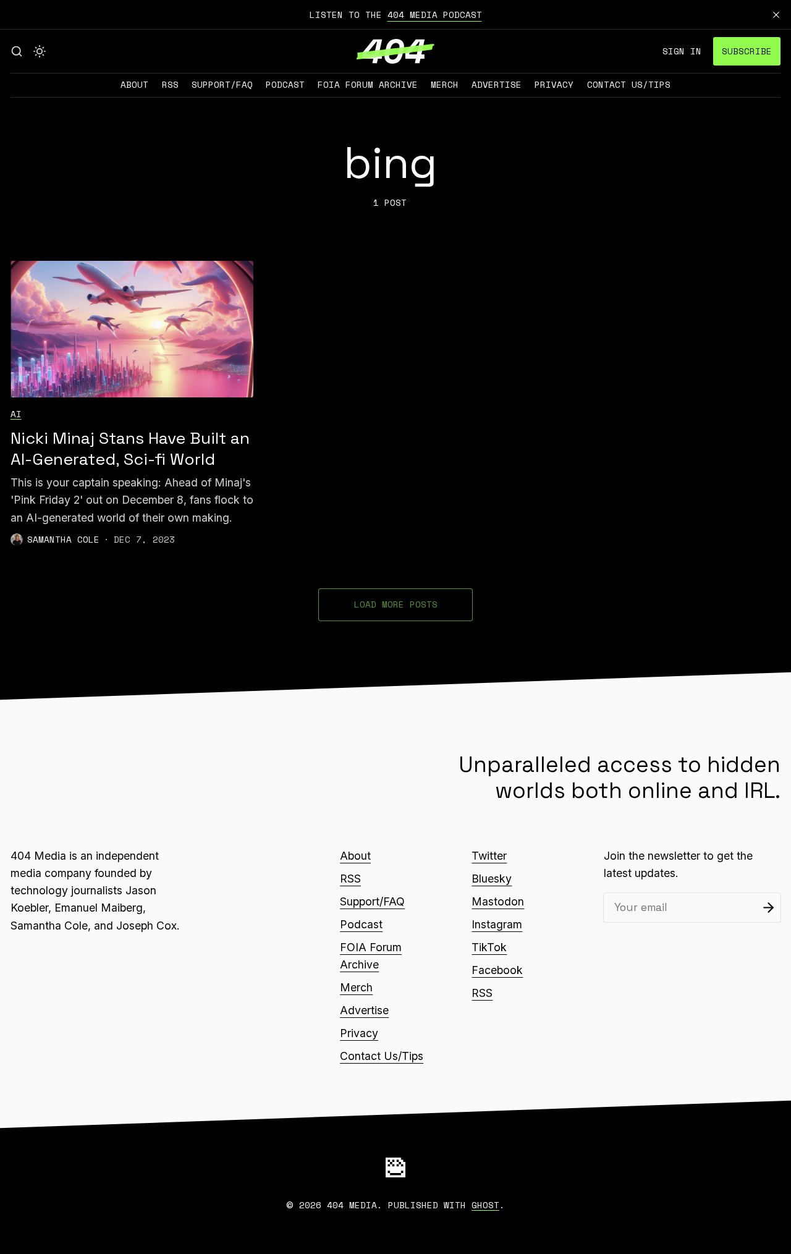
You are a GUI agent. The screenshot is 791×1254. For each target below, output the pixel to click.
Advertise (497, 84)
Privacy (554, 84)
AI (16, 413)
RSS (170, 84)
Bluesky (492, 878)
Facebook (497, 970)
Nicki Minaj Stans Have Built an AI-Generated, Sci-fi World (130, 449)
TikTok (489, 947)
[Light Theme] (39, 51)
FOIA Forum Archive (368, 84)
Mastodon (498, 901)
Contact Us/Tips (628, 84)
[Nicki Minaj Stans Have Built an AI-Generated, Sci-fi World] (132, 329)
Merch (445, 84)
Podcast (285, 84)
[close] (776, 15)
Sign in (681, 50)
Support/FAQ (222, 84)
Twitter (489, 855)
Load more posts (396, 604)
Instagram (497, 924)
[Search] (17, 51)
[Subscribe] (768, 907)
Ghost (485, 1204)
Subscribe (747, 50)
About (134, 84)
